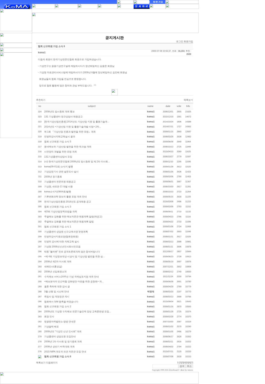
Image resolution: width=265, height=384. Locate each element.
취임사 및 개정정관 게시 (56, 296)
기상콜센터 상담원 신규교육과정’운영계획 (66, 231)
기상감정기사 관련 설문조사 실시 (61, 171)
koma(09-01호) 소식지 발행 (58, 166)
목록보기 (188, 100)
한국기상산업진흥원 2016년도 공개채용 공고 (67, 201)
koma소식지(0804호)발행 (57, 191)
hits (188, 106)
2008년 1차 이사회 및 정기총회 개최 (63, 341)
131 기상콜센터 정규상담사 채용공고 (63, 116)
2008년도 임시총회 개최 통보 (59, 111)
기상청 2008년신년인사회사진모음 (62, 246)
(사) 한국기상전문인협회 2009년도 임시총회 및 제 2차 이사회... (77, 161)
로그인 (179, 41)
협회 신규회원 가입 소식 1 (57, 226)
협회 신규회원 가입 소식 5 (57, 141)
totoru (190, 370)
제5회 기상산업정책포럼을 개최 (60, 211)
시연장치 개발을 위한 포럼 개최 (60, 151)
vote (179, 106)
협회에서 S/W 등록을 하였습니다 (61, 301)
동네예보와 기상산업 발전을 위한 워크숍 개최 (67, 146)
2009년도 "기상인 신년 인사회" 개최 (62, 331)
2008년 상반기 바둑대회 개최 (59, 346)
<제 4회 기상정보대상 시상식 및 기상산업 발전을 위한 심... (74, 256)
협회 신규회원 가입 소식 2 (57, 306)
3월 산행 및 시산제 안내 (56, 291)
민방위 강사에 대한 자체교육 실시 (61, 241)
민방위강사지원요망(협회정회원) (61, 236)
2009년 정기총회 (53, 176)
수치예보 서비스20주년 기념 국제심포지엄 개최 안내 (71, 276)
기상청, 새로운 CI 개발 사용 (58, 186)
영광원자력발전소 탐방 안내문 (60, 321)
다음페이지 (52, 362)
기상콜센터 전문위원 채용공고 (60, 181)
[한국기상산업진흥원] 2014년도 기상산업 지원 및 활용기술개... (76, 121)
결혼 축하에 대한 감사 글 (57, 286)
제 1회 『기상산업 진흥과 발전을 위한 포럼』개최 (70, 131)
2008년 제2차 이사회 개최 (57, 261)
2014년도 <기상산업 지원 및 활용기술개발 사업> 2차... (72, 126)
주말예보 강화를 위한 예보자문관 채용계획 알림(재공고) (73, 216)
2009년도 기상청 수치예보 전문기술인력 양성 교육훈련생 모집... (77, 311)
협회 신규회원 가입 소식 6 (57, 356)
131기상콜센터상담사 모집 (58, 156)
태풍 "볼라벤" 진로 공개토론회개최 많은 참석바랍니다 (72, 251)
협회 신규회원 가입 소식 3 (57, 206)
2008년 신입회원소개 (55, 271)
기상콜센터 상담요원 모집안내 (60, 336)
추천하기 (40, 100)
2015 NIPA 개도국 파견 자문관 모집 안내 (65, 351)
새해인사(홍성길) (53, 266)
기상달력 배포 (51, 326)
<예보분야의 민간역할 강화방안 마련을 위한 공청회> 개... (73, 281)
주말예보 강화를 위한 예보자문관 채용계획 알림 (69, 221)
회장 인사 (49, 316)
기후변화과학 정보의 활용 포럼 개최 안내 (65, 196)
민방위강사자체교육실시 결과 (59, 136)
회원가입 (188, 41)
